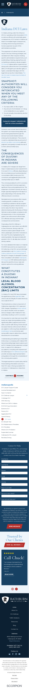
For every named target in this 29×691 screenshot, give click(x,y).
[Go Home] (2, 12)
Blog (14, 625)
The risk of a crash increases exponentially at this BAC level (13, 75)
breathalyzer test (6, 331)
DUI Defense (14, 614)
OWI (25, 35)
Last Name (4, 464)
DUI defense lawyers (18, 351)
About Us (14, 610)
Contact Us (14, 629)
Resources (14, 621)
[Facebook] (13, 654)
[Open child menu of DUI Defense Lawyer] (27, 395)
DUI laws (4, 64)
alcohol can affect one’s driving (10, 142)
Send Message (14, 526)
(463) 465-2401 (14, 647)
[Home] (14, 4)
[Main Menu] (2, 4)
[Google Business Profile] (9, 654)
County (3, 482)
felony (11, 171)
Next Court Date (6, 488)
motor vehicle (22, 308)
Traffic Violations (14, 618)
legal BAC (18, 296)
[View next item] (16, 589)
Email (3, 476)
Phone (3, 470)
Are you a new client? (8, 493)
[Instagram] (16, 654)
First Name (4, 459)
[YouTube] (19, 654)
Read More (9, 574)
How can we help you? (8, 499)
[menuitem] (14, 387)
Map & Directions (14, 641)
